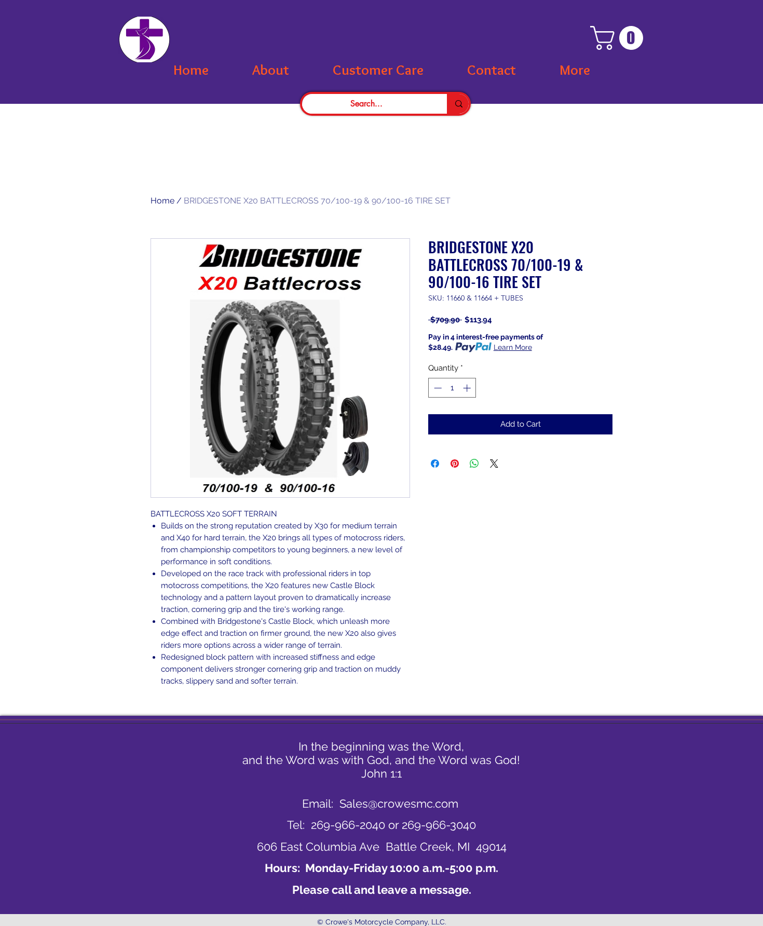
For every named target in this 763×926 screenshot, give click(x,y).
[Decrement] (437, 388)
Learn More (513, 347)
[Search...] (458, 104)
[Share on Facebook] (435, 463)
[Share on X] (494, 463)
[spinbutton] (452, 388)
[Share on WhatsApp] (474, 463)
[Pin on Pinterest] (454, 463)
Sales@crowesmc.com (398, 803)
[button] (619, 38)
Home (162, 201)
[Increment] (468, 388)
